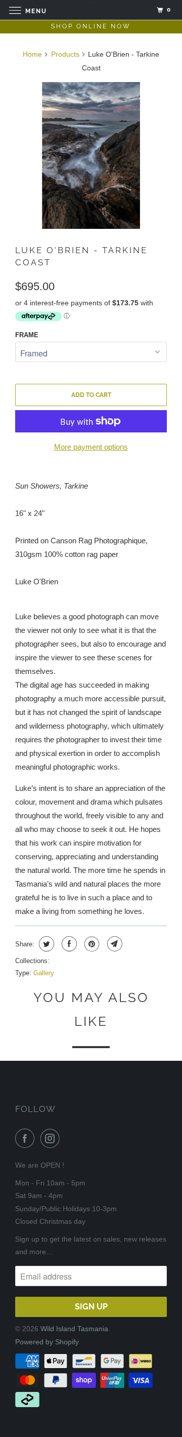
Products (65, 54)
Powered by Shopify (47, 1342)
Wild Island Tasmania (74, 1329)
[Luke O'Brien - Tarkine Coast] (91, 155)
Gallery (43, 973)
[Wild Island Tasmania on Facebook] (26, 1138)
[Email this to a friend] (113, 943)
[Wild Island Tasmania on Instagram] (52, 1138)
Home (32, 54)
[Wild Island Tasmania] (91, 10)
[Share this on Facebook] (68, 943)
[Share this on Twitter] (45, 943)
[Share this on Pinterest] (91, 943)
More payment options (91, 447)
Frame (26, 335)
